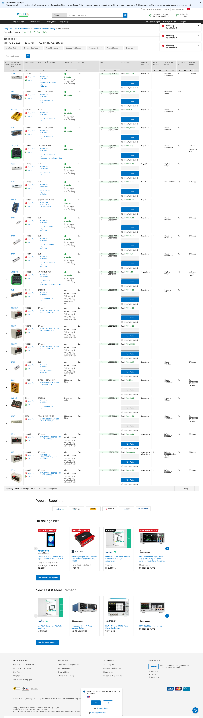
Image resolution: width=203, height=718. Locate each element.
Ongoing (108, 565)
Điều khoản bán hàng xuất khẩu (74, 699)
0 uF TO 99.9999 (46, 439)
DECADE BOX (45, 203)
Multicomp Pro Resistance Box (51, 158)
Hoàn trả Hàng (63, 672)
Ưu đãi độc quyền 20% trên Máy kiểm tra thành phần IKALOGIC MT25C (84, 559)
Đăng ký (165, 14)
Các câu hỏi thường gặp (22, 680)
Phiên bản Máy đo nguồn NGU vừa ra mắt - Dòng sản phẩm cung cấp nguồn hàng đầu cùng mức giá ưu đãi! (151, 559)
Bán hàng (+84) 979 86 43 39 (25, 664)
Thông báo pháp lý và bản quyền (49, 699)
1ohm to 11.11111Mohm (47, 118)
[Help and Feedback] (195, 710)
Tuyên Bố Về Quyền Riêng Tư (24, 699)
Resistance (43, 78)
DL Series (43, 194)
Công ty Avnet (18, 708)
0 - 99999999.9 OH (47, 313)
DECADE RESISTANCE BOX (49, 383)
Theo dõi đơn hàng (178, 9)
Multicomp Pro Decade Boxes (50, 284)
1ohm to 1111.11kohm (47, 244)
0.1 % (41, 102)
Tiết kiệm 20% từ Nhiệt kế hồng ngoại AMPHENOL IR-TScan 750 (50, 558)
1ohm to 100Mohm (46, 136)
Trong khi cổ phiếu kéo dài (48, 563)
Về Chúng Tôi (108, 664)
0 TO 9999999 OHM (47, 331)
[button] (20, 22)
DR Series (43, 86)
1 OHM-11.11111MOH (46, 421)
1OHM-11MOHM (45, 206)
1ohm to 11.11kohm (46, 370)
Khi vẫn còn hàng (145, 565)
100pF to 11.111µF (45, 172)
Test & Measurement (22, 29)
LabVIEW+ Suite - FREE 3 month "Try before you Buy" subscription (117, 559)
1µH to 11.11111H (45, 190)
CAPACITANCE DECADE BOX (50, 437)
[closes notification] (200, 3)
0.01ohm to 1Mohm (46, 100)
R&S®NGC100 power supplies (150, 626)
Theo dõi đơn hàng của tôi (68, 664)
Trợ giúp (166, 9)
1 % (41, 84)
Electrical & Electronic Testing (44, 29)
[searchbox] (95, 15)
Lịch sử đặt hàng (64, 668)
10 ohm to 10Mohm (46, 298)
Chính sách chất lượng (112, 668)
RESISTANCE (44, 204)
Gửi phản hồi (18, 676)
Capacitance (44, 168)
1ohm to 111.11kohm (46, 226)
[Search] (125, 15)
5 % (41, 192)
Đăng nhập (157, 14)
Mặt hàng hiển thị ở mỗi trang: (17, 489)
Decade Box (44, 76)
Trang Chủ (8, 29)
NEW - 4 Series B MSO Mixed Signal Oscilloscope (116, 627)
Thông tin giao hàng (66, 676)
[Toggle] (6, 43)
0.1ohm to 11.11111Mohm (48, 82)
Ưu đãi (143, 9)
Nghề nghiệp (108, 672)
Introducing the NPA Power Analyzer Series (82, 627)
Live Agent (17, 672)
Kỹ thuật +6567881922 (22, 668)
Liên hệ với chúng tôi (154, 9)
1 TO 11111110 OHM (46, 385)
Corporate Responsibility (112, 676)
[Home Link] (22, 15)
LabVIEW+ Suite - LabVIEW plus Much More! (50, 627)
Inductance (44, 186)
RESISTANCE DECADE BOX (49, 311)
